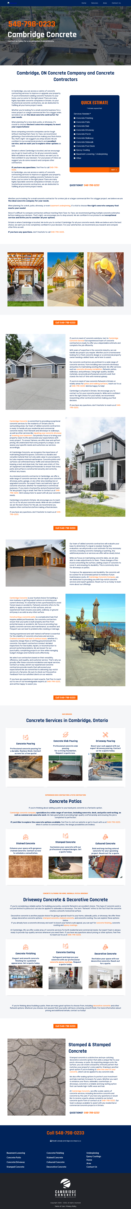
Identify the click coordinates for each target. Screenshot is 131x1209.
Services (94, 3)
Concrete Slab (82, 126)
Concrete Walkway (85, 138)
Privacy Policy (71, 1206)
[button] (114, 169)
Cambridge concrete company (23, 813)
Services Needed (82, 114)
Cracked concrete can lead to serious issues (28, 638)
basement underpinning (60, 206)
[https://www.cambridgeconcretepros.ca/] (12, 3)
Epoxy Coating (83, 150)
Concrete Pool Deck (85, 146)
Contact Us (116, 3)
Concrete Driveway (85, 130)
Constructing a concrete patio (22, 617)
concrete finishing (103, 923)
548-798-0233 (57, 232)
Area (105, 3)
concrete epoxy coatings (61, 962)
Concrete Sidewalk (84, 142)
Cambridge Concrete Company (102, 577)
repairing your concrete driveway (47, 433)
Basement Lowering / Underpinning (92, 154)
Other (78, 158)
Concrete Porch (83, 134)
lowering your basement (22, 435)
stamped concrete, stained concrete (58, 918)
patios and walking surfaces (96, 384)
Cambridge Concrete (18, 421)
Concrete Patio (83, 122)
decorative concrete (101, 1006)
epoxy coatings (70, 925)
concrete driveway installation (89, 369)
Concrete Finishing (84, 118)
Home (84, 3)
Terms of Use (60, 1206)
